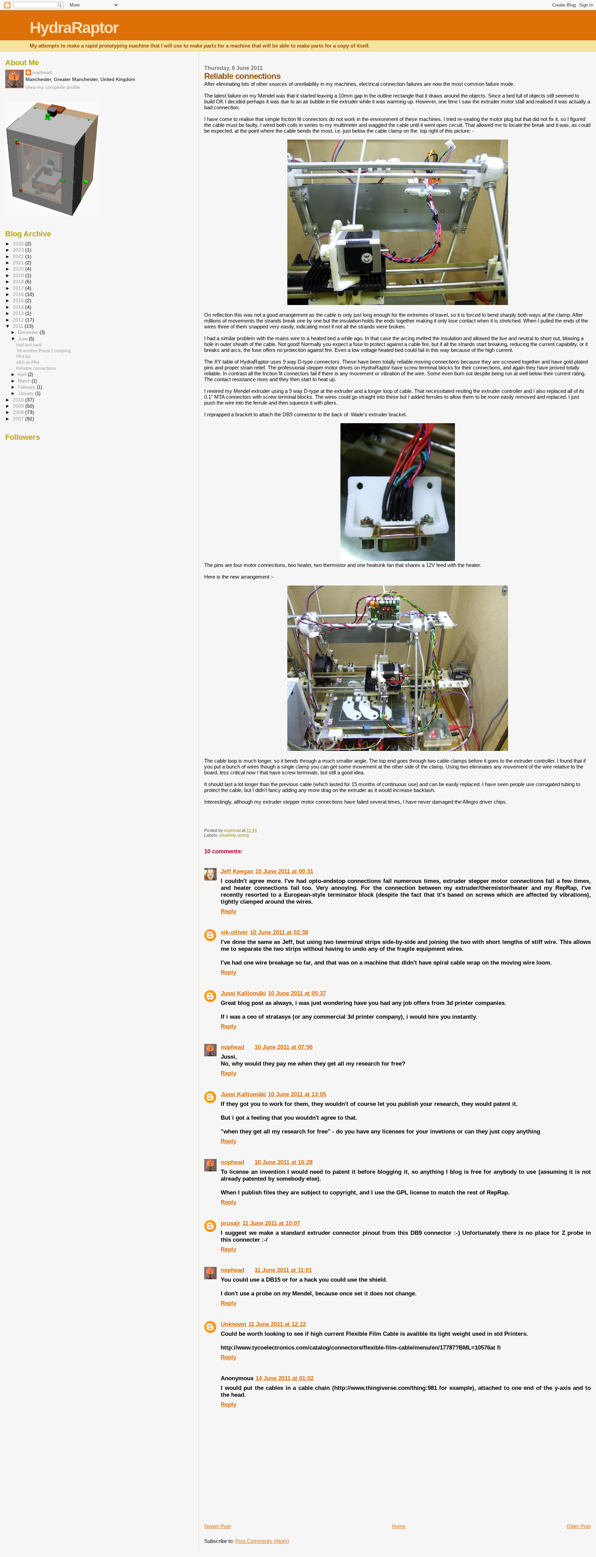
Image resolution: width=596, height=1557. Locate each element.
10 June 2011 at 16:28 (283, 1162)
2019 (19, 275)
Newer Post (217, 1526)
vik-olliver (234, 932)
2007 (19, 418)
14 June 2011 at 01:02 (285, 1378)
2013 (19, 313)
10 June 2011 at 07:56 (283, 1047)
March (25, 381)
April (23, 374)
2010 (19, 400)
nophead (232, 1047)
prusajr (230, 1223)
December (29, 332)
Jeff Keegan (237, 871)
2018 (19, 281)
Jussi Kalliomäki (243, 993)
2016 (19, 294)
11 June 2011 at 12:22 (277, 1324)
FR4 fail (23, 356)
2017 (19, 288)
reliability (227, 835)
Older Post (579, 1526)
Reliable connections (36, 368)
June (23, 339)
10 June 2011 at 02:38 (279, 932)
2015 (19, 300)
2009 (19, 406)
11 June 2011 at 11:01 (283, 1270)
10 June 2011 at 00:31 (284, 871)
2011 (18, 326)
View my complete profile (53, 87)
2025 (19, 243)
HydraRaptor (74, 28)
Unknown (233, 1324)
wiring (243, 835)
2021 (19, 262)
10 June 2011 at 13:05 (297, 1094)
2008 (19, 412)
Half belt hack (29, 345)
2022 (19, 256)
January (26, 393)
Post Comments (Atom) (262, 1541)
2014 (19, 307)
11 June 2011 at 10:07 (271, 1223)
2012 (19, 320)
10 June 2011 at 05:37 (297, 993)
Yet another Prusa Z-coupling (43, 350)
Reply (228, 911)
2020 (19, 269)
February (27, 387)
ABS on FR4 (27, 362)
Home (399, 1526)
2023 (19, 250)
